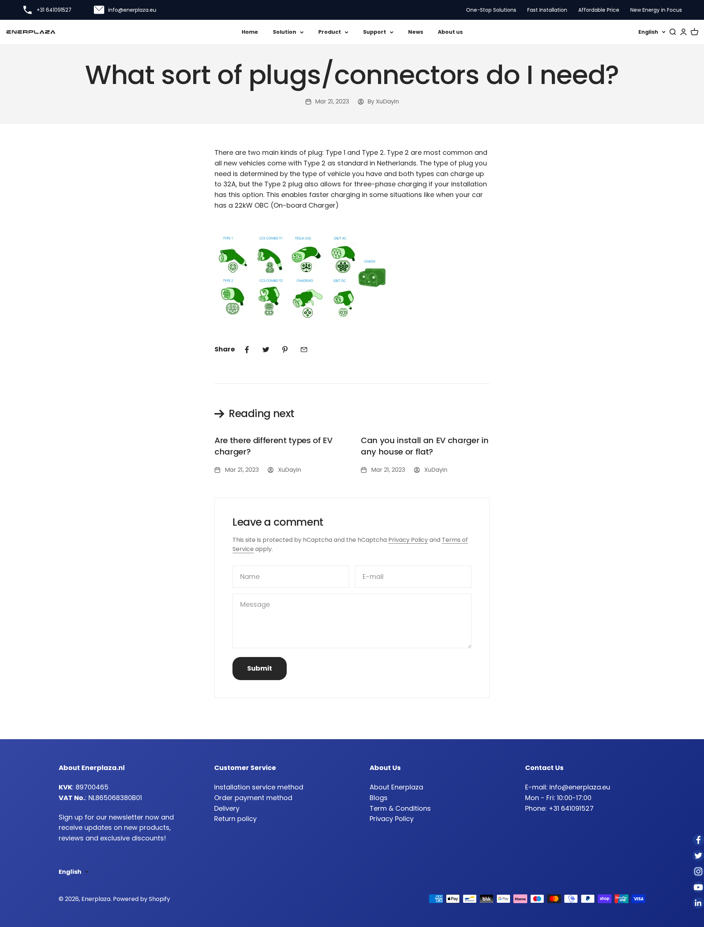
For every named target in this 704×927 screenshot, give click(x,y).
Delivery (226, 808)
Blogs (379, 797)
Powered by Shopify (141, 899)
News (415, 32)
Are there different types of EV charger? (273, 446)
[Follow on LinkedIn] (698, 903)
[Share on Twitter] (265, 349)
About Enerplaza (396, 787)
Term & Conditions (400, 808)
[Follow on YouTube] (698, 887)
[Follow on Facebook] (698, 840)
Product (329, 32)
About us (450, 32)
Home (250, 32)
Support (374, 32)
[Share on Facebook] (246, 349)
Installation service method (258, 787)
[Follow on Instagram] (698, 871)
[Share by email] (304, 349)
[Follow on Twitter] (698, 856)
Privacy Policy (408, 540)
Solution (284, 32)
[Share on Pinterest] (285, 349)
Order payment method (253, 797)
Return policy (235, 818)
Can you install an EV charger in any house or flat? (424, 446)
